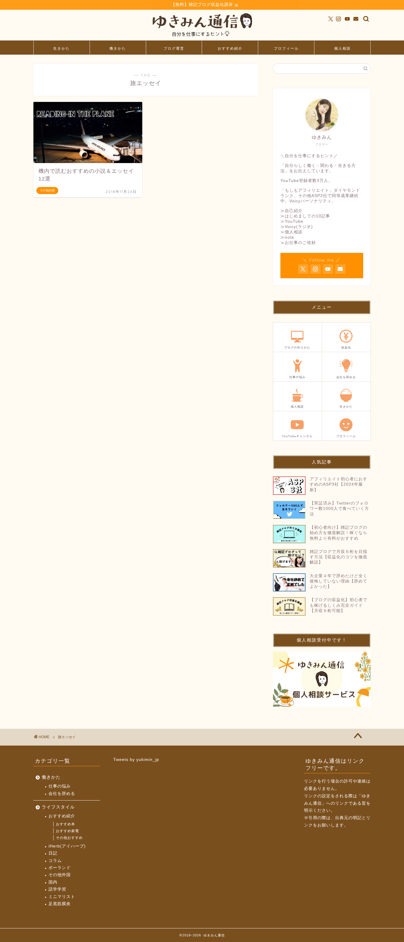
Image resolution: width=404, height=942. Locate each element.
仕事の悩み (60, 786)
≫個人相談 (291, 232)
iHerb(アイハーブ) (67, 846)
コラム (55, 860)
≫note (287, 237)
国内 (53, 882)
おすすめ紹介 (230, 48)
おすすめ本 (65, 824)
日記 (53, 853)
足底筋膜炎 (60, 904)
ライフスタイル (58, 806)
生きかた (61, 48)
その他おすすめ (69, 838)
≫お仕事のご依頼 (298, 242)
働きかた (117, 48)
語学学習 (57, 889)
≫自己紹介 (291, 211)
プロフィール (286, 48)
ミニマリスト (62, 896)
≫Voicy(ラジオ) (296, 226)
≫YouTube (291, 221)
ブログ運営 (174, 48)
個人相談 (342, 48)
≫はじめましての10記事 (305, 216)
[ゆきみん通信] (202, 37)
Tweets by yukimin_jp (136, 759)
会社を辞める (62, 793)
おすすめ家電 (67, 831)
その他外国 (60, 875)
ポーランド (60, 867)
